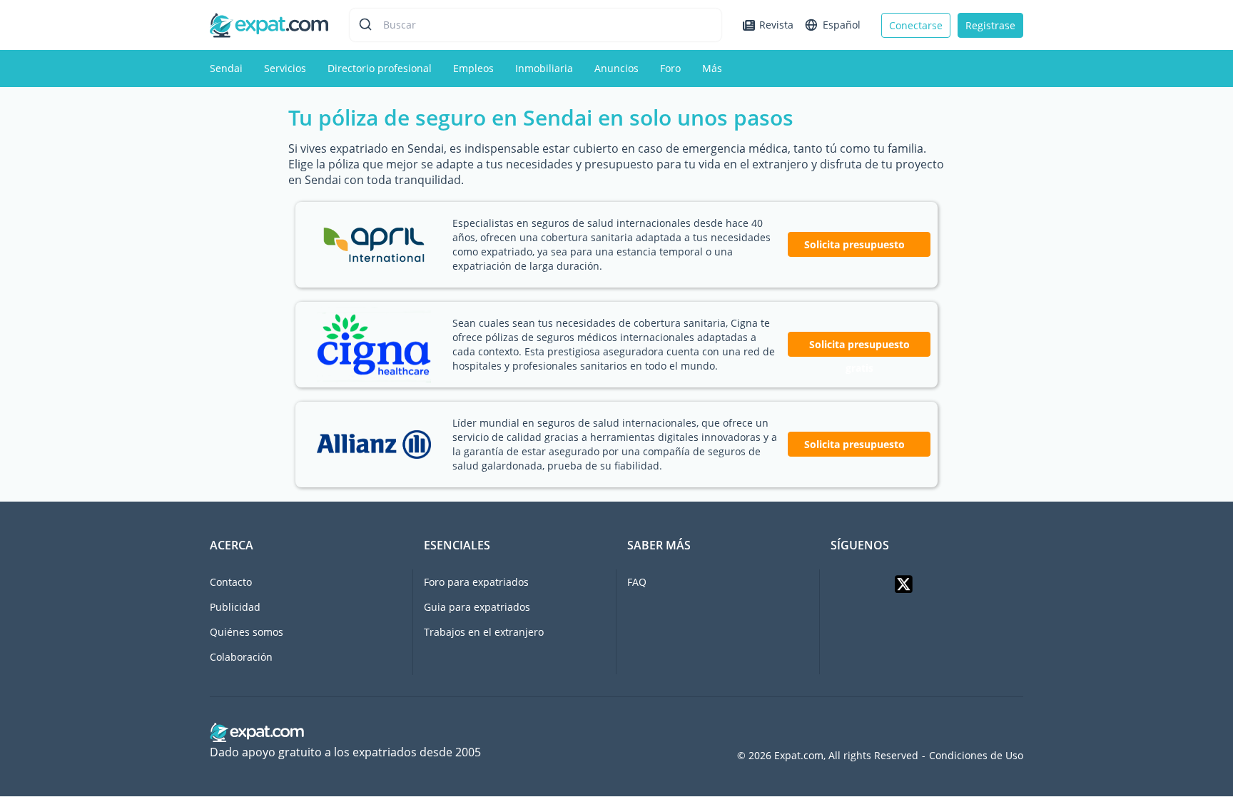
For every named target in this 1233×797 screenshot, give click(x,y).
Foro (670, 68)
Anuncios (616, 68)
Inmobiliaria (544, 68)
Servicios (285, 68)
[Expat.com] (269, 24)
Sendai (226, 68)
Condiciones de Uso (976, 756)
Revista (776, 24)
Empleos (473, 68)
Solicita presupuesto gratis (859, 347)
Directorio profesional (380, 68)
